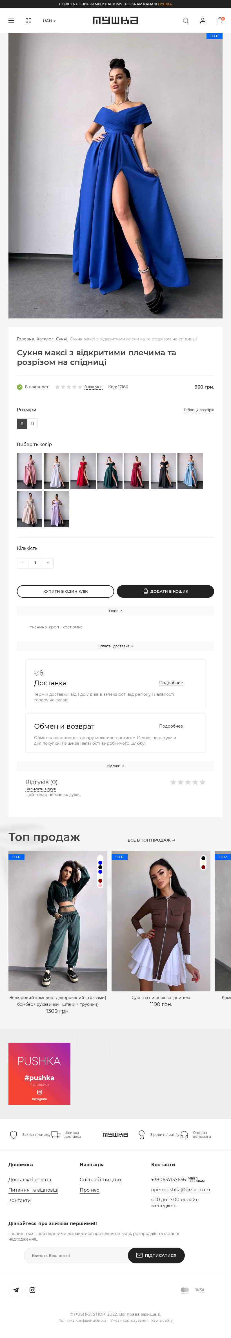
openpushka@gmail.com (180, 1189)
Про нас (89, 1190)
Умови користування (129, 1320)
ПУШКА (165, 4)
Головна (25, 339)
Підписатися (160, 1255)
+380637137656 (168, 1179)
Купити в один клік (65, 591)
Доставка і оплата (29, 1179)
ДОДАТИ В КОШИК (169, 591)
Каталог (45, 339)
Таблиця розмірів (199, 410)
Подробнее (171, 682)
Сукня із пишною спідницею (161, 997)
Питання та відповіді (33, 1190)
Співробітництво (100, 1179)
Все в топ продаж (149, 840)
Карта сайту (162, 1320)
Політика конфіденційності (83, 1320)
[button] (107, 311)
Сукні (61, 339)
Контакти (19, 1200)
